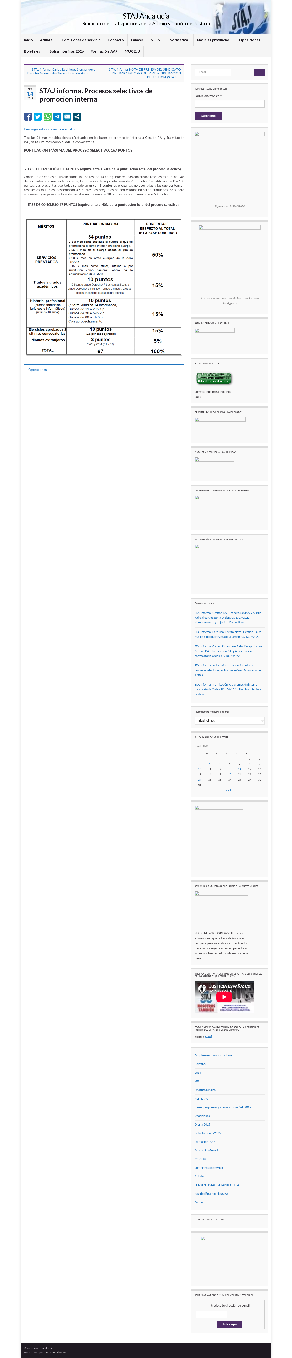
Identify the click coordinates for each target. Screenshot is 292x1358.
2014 (198, 1073)
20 (229, 774)
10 (199, 769)
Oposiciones (250, 40)
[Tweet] (38, 117)
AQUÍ (208, 1037)
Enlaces (137, 40)
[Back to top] (281, 1347)
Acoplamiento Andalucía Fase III (215, 1055)
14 (239, 769)
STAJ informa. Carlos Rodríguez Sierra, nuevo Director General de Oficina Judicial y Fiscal (61, 71)
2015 (198, 1081)
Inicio (28, 40)
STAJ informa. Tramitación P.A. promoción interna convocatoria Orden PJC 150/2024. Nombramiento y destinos (228, 689)
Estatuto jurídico (205, 1090)
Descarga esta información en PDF (49, 129)
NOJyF (156, 40)
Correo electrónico (208, 96)
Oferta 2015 (202, 1124)
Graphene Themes (55, 1352)
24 (199, 780)
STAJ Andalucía (146, 15)
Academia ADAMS (206, 1150)
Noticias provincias (213, 40)
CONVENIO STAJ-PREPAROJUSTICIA (217, 1185)
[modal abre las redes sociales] (77, 117)
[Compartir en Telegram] (57, 117)
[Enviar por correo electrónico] (67, 117)
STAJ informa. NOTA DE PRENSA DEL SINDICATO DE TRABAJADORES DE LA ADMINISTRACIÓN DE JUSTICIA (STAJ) (145, 73)
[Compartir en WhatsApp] (48, 117)
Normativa (179, 40)
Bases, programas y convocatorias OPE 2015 (223, 1107)
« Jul (228, 790)
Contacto (116, 40)
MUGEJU (132, 51)
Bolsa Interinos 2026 (66, 51)
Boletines (32, 51)
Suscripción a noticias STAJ (211, 1194)
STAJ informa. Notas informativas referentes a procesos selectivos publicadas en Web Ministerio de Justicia (228, 670)
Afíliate (46, 40)
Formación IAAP (104, 51)
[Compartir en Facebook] (28, 117)
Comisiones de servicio (81, 40)
